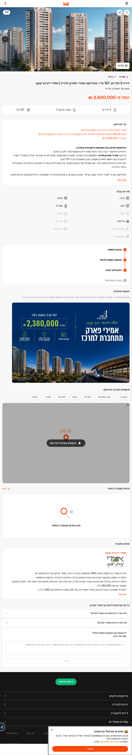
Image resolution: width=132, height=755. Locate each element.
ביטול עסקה (11, 733)
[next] (5, 39)
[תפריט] (126, 3)
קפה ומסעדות (104, 397)
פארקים (61, 397)
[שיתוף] (120, 12)
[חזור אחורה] (5, 3)
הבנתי (90, 748)
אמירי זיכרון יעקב (115, 553)
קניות (74, 397)
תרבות (35, 397)
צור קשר (30, 733)
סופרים (87, 397)
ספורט (48, 397)
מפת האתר (48, 733)
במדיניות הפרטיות (109, 741)
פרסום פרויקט (66, 681)
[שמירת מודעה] (127, 12)
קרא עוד (121, 180)
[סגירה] (52, 730)
